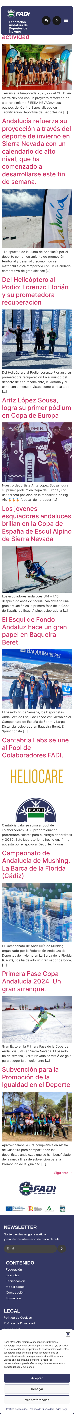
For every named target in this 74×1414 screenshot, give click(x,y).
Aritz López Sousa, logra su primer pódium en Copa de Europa (36, 407)
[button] (68, 1334)
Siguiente (63, 1173)
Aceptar (37, 1378)
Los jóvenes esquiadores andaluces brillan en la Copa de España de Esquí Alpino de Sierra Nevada (37, 524)
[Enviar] (61, 1249)
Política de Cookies (16, 1408)
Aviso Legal (61, 1408)
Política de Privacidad (41, 1408)
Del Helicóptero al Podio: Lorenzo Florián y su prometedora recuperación (35, 291)
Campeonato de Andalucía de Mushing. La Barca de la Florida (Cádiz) (36, 864)
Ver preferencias (37, 1400)
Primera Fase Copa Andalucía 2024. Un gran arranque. (31, 981)
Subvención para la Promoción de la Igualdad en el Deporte (36, 1077)
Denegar (37, 1389)
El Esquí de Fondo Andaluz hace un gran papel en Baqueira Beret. (34, 631)
